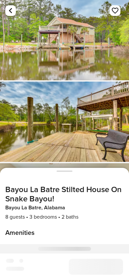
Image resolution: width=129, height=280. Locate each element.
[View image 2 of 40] (64, 122)
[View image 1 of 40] (64, 40)
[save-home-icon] (115, 10)
